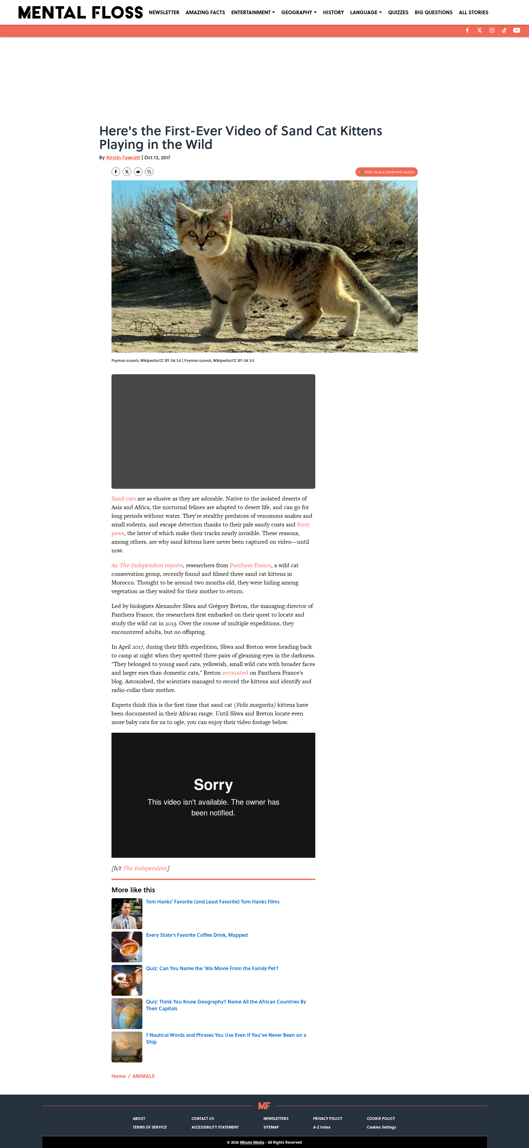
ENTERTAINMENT (251, 12)
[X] (479, 30)
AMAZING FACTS (205, 12)
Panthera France (250, 565)
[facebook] (467, 30)
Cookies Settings (381, 1127)
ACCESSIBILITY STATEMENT (215, 1127)
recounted (235, 672)
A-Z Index (321, 1127)
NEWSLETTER (164, 12)
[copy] (149, 171)
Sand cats (123, 498)
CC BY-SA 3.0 (243, 360)
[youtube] (516, 30)
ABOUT (139, 1118)
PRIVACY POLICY (327, 1118)
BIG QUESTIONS (434, 12)
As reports (147, 565)
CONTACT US (202, 1118)
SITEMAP (271, 1127)
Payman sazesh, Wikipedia (207, 360)
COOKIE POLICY (381, 1118)
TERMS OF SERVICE (150, 1127)
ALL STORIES (474, 12)
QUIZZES (398, 12)
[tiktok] (504, 30)
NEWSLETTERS (275, 1118)
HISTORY (333, 12)
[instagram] (491, 30)
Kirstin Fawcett (123, 157)
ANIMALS (143, 1075)
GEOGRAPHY (296, 12)
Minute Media (252, 1142)
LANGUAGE (363, 12)
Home (118, 1075)
